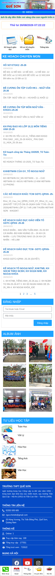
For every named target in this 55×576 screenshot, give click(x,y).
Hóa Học (22, 447)
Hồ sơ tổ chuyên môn (27, 48)
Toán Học (22, 426)
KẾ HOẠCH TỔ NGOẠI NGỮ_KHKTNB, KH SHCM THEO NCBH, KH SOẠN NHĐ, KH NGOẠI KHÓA (26, 271)
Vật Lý (21, 435)
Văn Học (22, 470)
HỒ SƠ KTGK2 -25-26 (14, 65)
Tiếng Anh (23, 458)
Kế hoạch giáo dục (10, 48)
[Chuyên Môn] (38, 571)
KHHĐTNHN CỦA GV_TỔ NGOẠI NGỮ (23, 171)
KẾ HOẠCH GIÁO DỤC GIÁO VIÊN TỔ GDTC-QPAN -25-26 (23, 221)
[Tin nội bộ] (49, 571)
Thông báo (44, 47)
